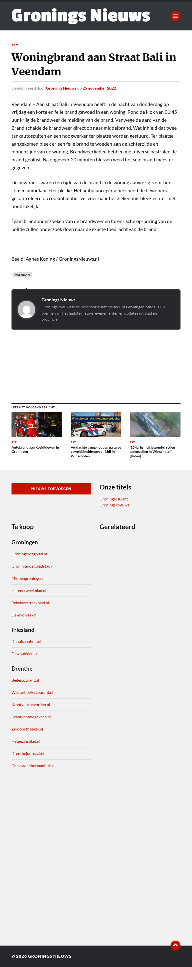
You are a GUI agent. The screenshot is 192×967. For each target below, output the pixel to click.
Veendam (22, 274)
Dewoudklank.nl (26, 653)
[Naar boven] (175, 946)
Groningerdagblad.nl (29, 553)
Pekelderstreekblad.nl (30, 602)
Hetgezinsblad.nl (26, 741)
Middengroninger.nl (29, 578)
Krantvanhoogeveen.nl (31, 716)
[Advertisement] (96, 361)
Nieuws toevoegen (51, 489)
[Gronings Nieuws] (81, 16)
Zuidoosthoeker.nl (27, 728)
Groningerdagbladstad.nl (33, 566)
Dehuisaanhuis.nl (26, 641)
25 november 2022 (99, 88)
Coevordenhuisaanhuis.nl (34, 765)
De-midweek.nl (25, 614)
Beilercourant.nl (25, 680)
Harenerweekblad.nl (29, 590)
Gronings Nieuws (61, 88)
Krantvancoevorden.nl (31, 704)
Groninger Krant (114, 498)
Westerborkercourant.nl (32, 692)
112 (15, 45)
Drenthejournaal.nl (28, 753)
